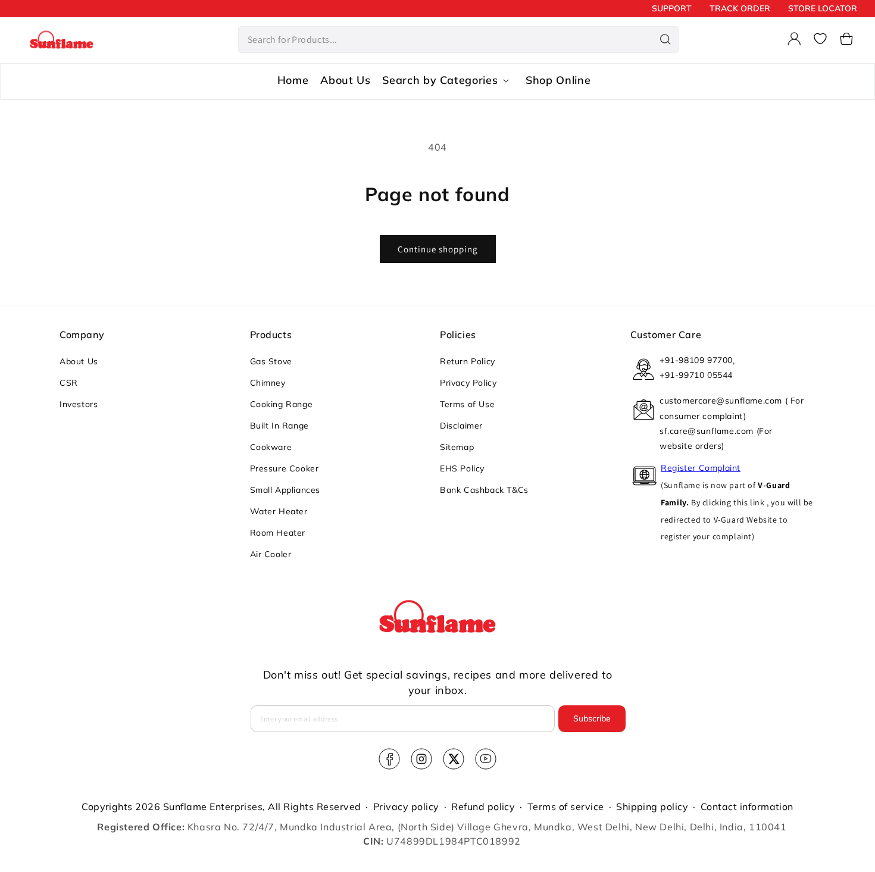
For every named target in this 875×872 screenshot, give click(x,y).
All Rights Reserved (314, 806)
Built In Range (279, 425)
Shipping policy (652, 806)
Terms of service (565, 806)
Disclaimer (461, 425)
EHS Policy (462, 468)
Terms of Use (467, 404)
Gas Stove (271, 361)
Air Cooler (271, 554)
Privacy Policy (468, 382)
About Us (79, 361)
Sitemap (457, 447)
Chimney (268, 382)
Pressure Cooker (284, 468)
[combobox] (458, 39)
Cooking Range (281, 404)
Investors (79, 404)
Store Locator (822, 8)
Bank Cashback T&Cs (484, 490)
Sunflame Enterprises (213, 806)
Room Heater (278, 532)
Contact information (747, 806)
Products (271, 334)
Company (82, 334)
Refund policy (483, 806)
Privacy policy (406, 806)
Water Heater (279, 511)
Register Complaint (700, 467)
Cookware (271, 447)
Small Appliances (285, 490)
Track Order (740, 8)
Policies (458, 334)
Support (672, 8)
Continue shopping (438, 249)
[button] (846, 39)
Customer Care (666, 334)
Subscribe (592, 718)
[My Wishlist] (820, 39)
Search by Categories (440, 80)
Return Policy (467, 361)
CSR (69, 382)
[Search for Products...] (665, 39)
